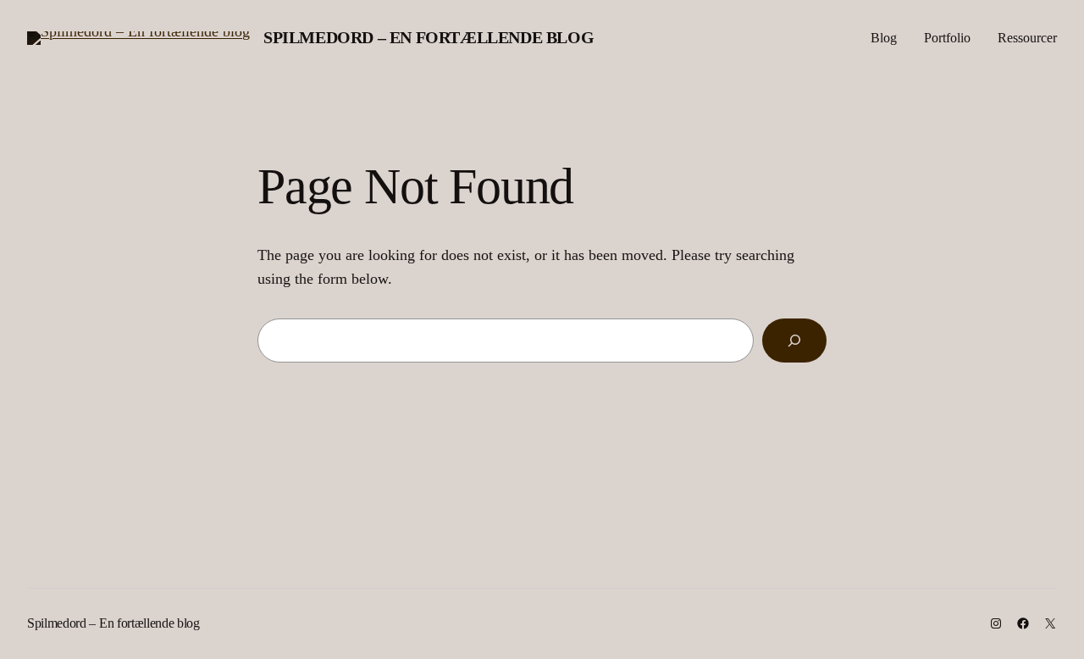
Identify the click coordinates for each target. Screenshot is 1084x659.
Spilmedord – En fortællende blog (428, 37)
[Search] (794, 340)
